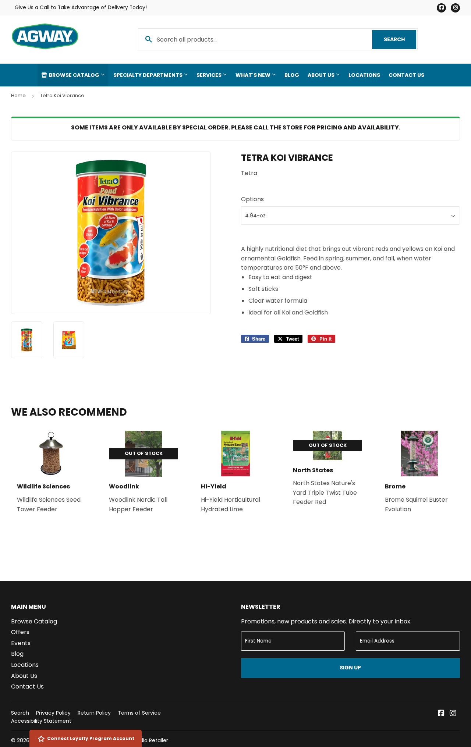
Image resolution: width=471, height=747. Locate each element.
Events (21, 643)
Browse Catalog (74, 75)
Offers (20, 632)
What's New (254, 75)
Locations (364, 75)
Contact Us (406, 75)
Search (400, 39)
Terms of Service (139, 712)
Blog (291, 75)
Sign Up (350, 667)
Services (209, 75)
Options (252, 199)
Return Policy (94, 712)
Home (18, 95)
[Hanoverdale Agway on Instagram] (453, 713)
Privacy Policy (53, 712)
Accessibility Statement (41, 721)
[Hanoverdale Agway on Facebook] (441, 713)
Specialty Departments (148, 75)
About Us (322, 75)
